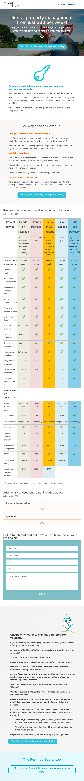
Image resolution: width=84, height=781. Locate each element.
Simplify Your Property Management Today (42, 46)
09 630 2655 (70, 4)
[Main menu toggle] (79, 4)
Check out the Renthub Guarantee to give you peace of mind (42, 770)
